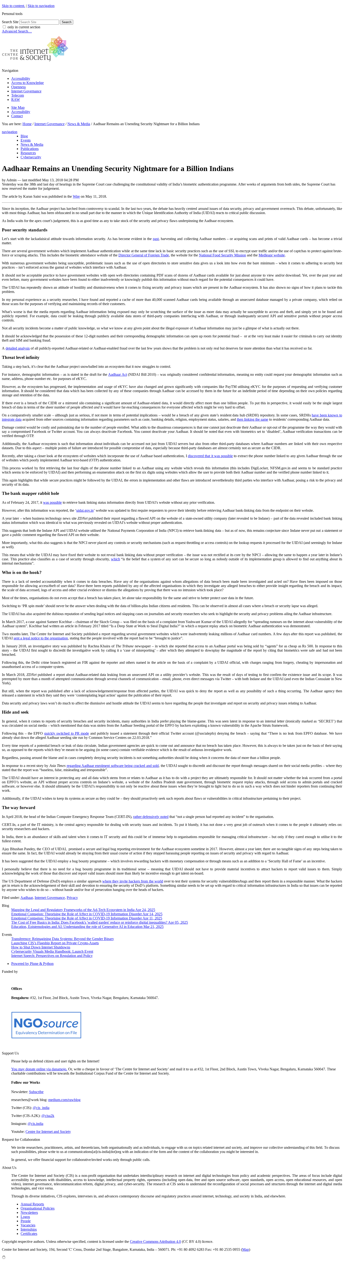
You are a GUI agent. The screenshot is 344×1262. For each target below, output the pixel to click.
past (156, 239)
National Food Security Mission (222, 255)
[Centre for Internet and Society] (36, 63)
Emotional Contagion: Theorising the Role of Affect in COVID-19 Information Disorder (86, 914)
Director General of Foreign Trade (143, 255)
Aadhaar (26, 898)
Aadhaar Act (117, 374)
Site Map (18, 107)
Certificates (29, 1234)
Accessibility (20, 78)
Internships (29, 1229)
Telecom (17, 95)
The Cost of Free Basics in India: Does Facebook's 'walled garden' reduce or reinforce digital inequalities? (99, 922)
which (115, 559)
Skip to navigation (41, 6)
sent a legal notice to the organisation (41, 638)
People (26, 1221)
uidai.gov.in (85, 510)
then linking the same (252, 419)
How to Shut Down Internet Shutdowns (40, 947)
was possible (52, 502)
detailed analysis (18, 348)
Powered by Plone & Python (32, 964)
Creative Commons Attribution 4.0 (155, 1242)
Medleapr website (272, 255)
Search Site (10, 22)
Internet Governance (26, 91)
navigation (9, 132)
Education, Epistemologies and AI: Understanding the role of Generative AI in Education (87, 927)
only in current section (23, 27)
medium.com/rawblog (64, 1100)
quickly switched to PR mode (66, 733)
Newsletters (29, 1213)
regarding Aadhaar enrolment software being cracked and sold (113, 766)
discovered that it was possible (210, 456)
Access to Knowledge (27, 83)
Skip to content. (13, 6)
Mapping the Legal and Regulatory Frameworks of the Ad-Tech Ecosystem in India (83, 910)
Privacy (72, 898)
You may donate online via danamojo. (39, 1069)
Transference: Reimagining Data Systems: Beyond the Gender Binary (62, 939)
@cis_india (41, 1108)
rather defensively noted (150, 817)
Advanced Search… (17, 31)
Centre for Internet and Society (48, 1132)
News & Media (78, 124)
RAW (15, 100)
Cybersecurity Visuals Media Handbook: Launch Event (52, 951)
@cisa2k (47, 1116)
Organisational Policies (38, 1208)
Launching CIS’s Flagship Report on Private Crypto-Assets (55, 943)
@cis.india (35, 1124)
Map (245, 1249)
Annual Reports (32, 1204)
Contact (17, 116)
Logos (25, 1217)
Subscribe (36, 1092)
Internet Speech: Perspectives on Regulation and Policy (52, 956)
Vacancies (28, 1225)
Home (27, 124)
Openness (18, 87)
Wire (76, 196)
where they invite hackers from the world (132, 881)
